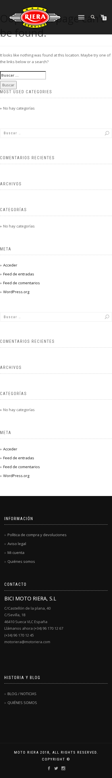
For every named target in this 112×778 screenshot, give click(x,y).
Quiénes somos (21, 561)
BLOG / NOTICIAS (21, 693)
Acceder (10, 265)
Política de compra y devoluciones (37, 534)
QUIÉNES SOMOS (22, 702)
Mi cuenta (15, 552)
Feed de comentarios (21, 282)
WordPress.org (16, 291)
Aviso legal (16, 543)
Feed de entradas (18, 274)
